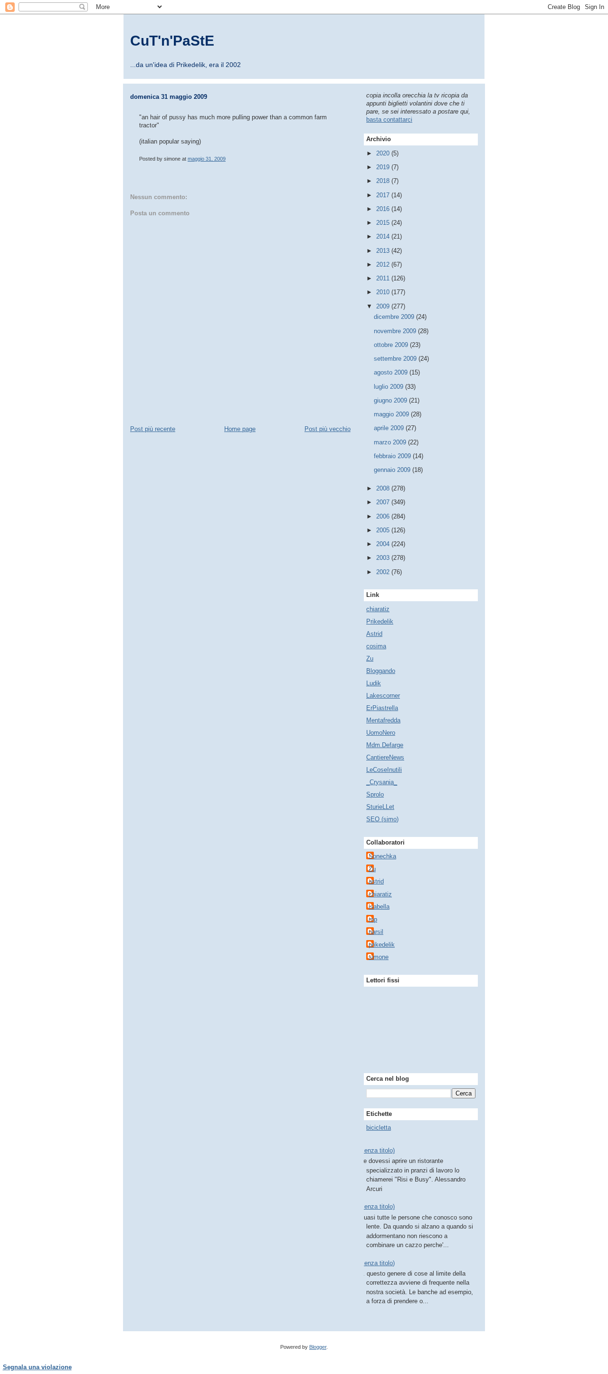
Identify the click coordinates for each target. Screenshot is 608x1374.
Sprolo (375, 794)
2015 (383, 222)
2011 (383, 278)
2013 (383, 250)
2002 (383, 572)
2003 (383, 557)
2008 (383, 488)
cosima (376, 646)
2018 (383, 180)
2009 (383, 306)
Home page (240, 428)
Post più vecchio (327, 428)
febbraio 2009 (393, 456)
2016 (383, 208)
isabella (379, 906)
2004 (383, 544)
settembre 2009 (396, 358)
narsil (376, 931)
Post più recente (152, 428)
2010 (383, 292)
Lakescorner (383, 695)
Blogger (317, 1347)
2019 (383, 167)
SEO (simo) (382, 819)
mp (373, 919)
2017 (383, 195)
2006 (383, 516)
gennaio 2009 (393, 469)
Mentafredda (383, 720)
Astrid (374, 633)
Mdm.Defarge (384, 745)
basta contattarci (389, 119)
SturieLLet (380, 806)
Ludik (373, 683)
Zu (369, 658)
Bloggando (380, 670)
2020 (383, 153)
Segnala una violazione (37, 1367)
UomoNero (380, 732)
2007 (383, 502)
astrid (376, 881)
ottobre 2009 (392, 344)
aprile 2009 (390, 428)
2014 (383, 236)
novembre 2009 (396, 331)
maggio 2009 (392, 414)
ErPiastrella (382, 707)
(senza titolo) (377, 1150)
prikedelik (382, 944)
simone (379, 957)
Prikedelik (379, 621)
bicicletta (378, 1127)
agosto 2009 (391, 372)
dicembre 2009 (395, 316)
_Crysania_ (381, 782)
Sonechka (382, 856)
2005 (383, 530)
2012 (383, 264)
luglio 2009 (389, 386)
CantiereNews (385, 757)
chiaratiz (378, 609)
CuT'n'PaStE (172, 40)
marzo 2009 (391, 442)
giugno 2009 (391, 400)
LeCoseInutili (384, 769)
